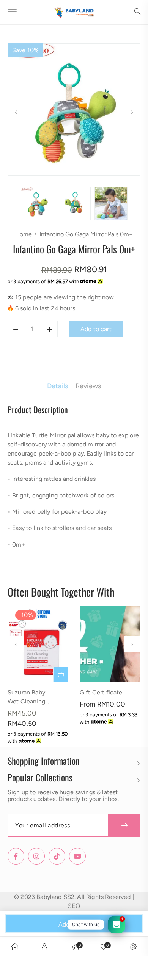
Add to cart (74, 924)
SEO (74, 906)
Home (23, 234)
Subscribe (124, 825)
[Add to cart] (60, 674)
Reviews (88, 386)
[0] (104, 946)
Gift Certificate (101, 692)
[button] (137, 12)
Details (57, 386)
